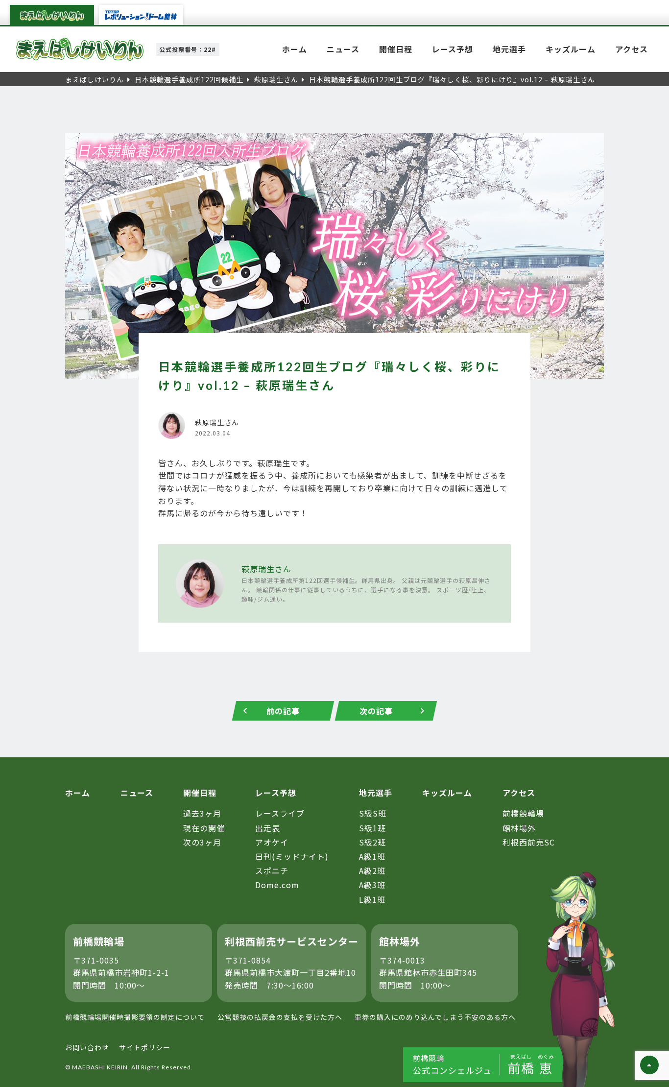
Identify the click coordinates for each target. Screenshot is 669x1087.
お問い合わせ (87, 1047)
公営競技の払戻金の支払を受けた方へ (279, 1017)
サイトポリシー (144, 1047)
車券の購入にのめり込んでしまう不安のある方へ (435, 1017)
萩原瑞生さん (266, 569)
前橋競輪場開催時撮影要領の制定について (135, 1017)
